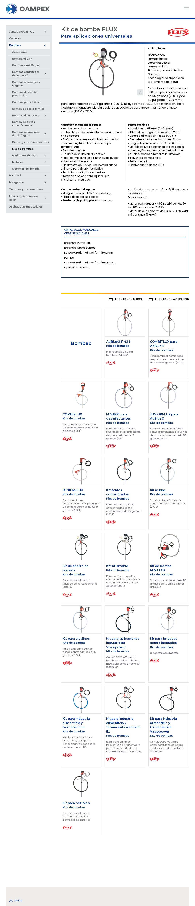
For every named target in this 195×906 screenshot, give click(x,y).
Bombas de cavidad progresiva (25, 94)
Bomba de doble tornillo (28, 108)
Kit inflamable (117, 566)
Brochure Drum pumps (79, 248)
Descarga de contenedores (30, 142)
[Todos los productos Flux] (178, 32)
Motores (17, 162)
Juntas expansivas (21, 31)
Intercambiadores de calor (23, 198)
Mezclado (15, 175)
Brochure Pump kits (77, 243)
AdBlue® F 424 (118, 342)
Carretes (15, 38)
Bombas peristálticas (26, 102)
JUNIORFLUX (73, 490)
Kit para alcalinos (76, 638)
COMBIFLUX (72, 414)
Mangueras (17, 182)
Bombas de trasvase (25, 115)
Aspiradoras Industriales (25, 206)
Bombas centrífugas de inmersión (26, 74)
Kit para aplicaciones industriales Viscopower (122, 643)
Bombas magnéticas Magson (26, 84)
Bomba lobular (22, 58)
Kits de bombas (22, 148)
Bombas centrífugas (26, 65)
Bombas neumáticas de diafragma (26, 134)
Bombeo (15, 45)
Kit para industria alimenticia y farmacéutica (76, 723)
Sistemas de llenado (25, 168)
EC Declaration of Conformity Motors (89, 262)
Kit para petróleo (76, 803)
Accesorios (19, 52)
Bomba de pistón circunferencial (23, 124)
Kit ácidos (158, 490)
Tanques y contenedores (26, 189)
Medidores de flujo (25, 155)
